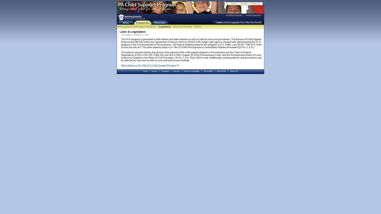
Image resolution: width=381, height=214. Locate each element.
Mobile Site (234, 71)
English (220, 23)
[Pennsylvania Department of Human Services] (131, 17)
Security (176, 71)
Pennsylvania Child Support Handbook (138, 27)
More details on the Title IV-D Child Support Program (148, 65)
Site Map (244, 4)
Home (126, 23)
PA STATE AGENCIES (234, 15)
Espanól (227, 23)
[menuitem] (235, 15)
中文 (242, 23)
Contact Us (255, 4)
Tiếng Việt (249, 23)
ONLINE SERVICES (253, 15)
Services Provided (183, 27)
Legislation (165, 27)
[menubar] (235, 15)
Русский (258, 23)
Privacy (154, 71)
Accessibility (208, 71)
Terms (199, 27)
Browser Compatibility (191, 71)
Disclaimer (165, 71)
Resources (159, 23)
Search (234, 4)
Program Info (142, 23)
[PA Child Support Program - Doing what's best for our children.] (147, 6)
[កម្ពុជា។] (235, 23)
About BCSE (221, 71)
